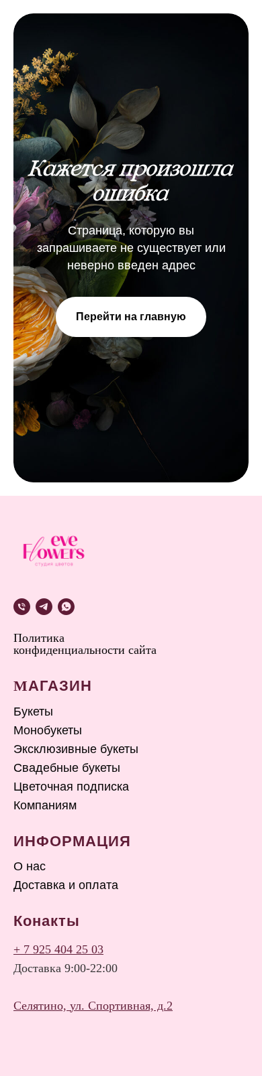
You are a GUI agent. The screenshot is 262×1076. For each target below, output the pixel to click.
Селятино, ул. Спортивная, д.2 (93, 1005)
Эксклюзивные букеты (75, 749)
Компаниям (45, 805)
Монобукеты (47, 730)
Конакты (46, 921)
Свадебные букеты (66, 768)
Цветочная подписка (71, 786)
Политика (38, 638)
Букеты (33, 711)
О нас (29, 866)
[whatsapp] (66, 606)
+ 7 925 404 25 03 (58, 949)
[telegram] (44, 606)
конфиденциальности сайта (85, 650)
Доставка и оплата (65, 885)
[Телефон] (21, 606)
